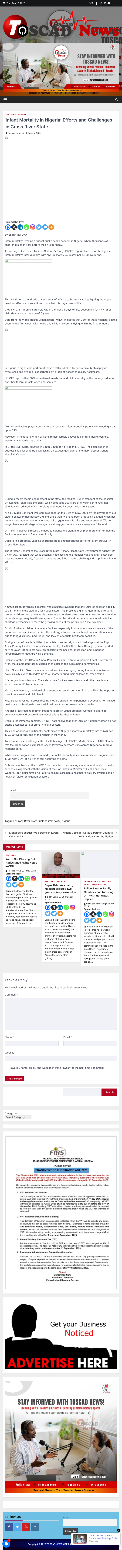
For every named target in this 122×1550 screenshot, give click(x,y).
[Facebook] (96, 3)
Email (13, 790)
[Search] (116, 99)
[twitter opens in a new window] (17, 1527)
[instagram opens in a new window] (35, 1527)
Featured (11, 114)
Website (9, 1052)
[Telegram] (45, 227)
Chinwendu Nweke (95, 904)
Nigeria (66, 821)
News (87, 885)
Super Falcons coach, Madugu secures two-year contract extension (60, 889)
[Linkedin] (117, 3)
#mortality (54, 821)
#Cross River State (26, 821)
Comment (11, 994)
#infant (42, 821)
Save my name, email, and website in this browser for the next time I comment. (57, 1067)
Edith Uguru (52, 897)
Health (22, 114)
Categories (11, 1113)
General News (92, 881)
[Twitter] (104, 3)
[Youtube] (109, 3)
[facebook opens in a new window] (9, 1527)
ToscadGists (99, 885)
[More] (51, 227)
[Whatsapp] (26, 227)
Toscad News (14, 133)
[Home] (113, 3)
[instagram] (100, 3)
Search (109, 1092)
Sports (61, 881)
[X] (14, 227)
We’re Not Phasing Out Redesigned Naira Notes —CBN (21, 863)
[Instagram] (32, 227)
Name (9, 1037)
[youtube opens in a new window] (26, 1527)
